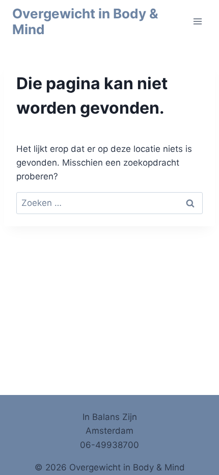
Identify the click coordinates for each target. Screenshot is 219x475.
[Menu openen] (197, 21)
